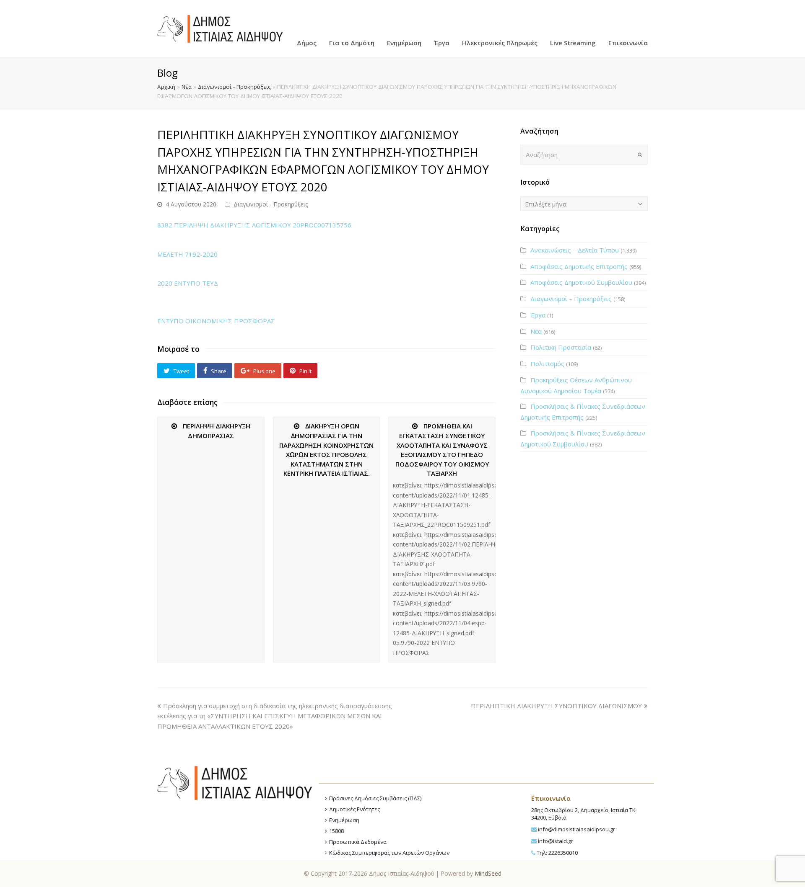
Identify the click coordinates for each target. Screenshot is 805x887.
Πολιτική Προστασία (560, 347)
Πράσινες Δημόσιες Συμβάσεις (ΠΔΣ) (375, 798)
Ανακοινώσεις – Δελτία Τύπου (574, 250)
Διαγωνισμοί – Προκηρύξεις (571, 298)
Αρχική (166, 86)
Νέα (187, 86)
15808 (336, 831)
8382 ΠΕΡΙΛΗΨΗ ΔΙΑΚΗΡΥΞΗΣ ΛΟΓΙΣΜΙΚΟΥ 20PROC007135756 (254, 225)
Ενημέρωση (344, 820)
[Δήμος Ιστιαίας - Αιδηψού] (220, 27)
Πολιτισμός (547, 363)
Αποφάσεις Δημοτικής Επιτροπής (579, 266)
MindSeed (488, 873)
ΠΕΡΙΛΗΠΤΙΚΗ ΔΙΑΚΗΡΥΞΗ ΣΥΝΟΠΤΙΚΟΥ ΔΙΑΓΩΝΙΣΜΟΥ (556, 705)
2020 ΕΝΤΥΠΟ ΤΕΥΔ (187, 283)
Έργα (537, 315)
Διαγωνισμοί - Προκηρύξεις (234, 86)
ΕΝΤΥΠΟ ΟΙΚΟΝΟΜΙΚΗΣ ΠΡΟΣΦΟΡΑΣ (216, 321)
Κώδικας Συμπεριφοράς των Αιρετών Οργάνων (389, 852)
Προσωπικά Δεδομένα (358, 842)
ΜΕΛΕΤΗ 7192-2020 (187, 254)
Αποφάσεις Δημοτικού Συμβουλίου (581, 282)
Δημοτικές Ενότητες (354, 809)
